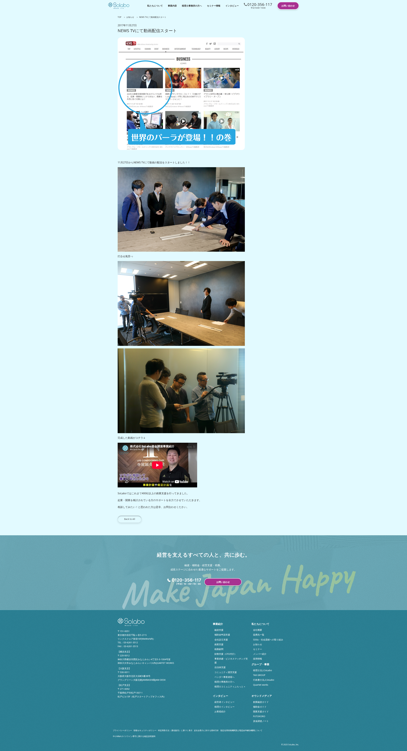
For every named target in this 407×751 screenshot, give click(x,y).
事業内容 (172, 5)
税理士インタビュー (224, 706)
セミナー (257, 649)
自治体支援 (220, 667)
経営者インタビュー (224, 701)
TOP (119, 17)
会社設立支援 (221, 639)
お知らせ (130, 17)
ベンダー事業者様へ (224, 676)
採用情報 (257, 658)
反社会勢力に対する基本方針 (206, 730)
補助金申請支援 (222, 634)
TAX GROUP (259, 675)
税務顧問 (218, 649)
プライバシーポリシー (122, 730)
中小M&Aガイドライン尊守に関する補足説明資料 (134, 736)
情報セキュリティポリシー (145, 730)
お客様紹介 (220, 711)
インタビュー (232, 5)
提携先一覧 (258, 634)
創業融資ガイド (261, 701)
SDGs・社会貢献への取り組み (268, 639)
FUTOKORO (259, 716)
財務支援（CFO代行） (225, 653)
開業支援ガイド (261, 711)
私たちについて (155, 5)
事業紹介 (218, 624)
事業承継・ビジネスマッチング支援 (231, 660)
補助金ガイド (259, 706)
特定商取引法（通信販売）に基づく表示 (175, 730)
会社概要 (257, 629)
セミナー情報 (213, 5)
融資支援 (218, 629)
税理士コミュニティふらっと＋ (230, 686)
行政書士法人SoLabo (263, 679)
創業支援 (218, 644)
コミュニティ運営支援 (225, 672)
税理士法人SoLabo (262, 670)
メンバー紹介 (259, 653)
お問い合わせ (288, 5)
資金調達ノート (261, 721)
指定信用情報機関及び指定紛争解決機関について (241, 730)
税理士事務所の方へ (192, 5)
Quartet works (260, 684)
